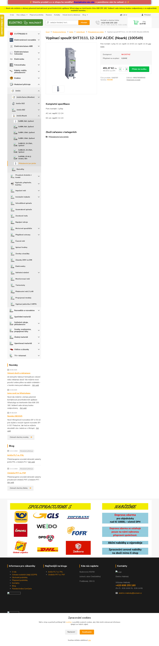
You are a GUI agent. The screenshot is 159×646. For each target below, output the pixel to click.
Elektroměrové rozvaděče (25, 40)
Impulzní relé (20, 190)
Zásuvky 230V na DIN (23, 260)
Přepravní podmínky (36, 15)
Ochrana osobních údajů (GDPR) (24, 574)
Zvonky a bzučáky (22, 254)
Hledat (84, 22)
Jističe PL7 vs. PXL (15, 455)
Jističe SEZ (21, 110)
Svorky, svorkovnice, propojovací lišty (22, 330)
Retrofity (20, 169)
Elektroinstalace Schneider (21, 53)
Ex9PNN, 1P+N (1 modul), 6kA (24, 158)
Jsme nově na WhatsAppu (18, 393)
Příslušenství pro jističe (27, 163)
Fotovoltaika (19, 65)
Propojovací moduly (23, 298)
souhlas (69, 622)
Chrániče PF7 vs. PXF (16, 473)
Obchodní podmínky (20, 577)
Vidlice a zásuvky (21, 349)
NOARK (110, 80)
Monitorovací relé (22, 279)
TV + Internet (20, 355)
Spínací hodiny (21, 247)
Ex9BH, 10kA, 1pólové (26, 132)
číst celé (35, 385)
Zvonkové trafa (21, 216)
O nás (12, 15)
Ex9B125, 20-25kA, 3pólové (25, 151)
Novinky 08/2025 (14, 416)
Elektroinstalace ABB (23, 46)
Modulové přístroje (22, 84)
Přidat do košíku (139, 69)
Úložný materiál (21, 337)
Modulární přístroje (26, 451)
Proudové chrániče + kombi (23, 176)
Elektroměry (20, 266)
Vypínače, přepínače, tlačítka (23, 183)
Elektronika (19, 59)
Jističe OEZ (20, 103)
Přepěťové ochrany (22, 235)
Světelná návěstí (22, 272)
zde (89, 640)
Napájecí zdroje (21, 222)
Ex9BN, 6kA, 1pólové (26, 121)
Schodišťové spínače (23, 203)
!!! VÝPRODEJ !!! (20, 34)
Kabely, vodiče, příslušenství (20, 71)
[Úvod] (25, 22)
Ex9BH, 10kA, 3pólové (26, 138)
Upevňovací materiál (23, 343)
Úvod (47, 32)
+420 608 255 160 (109, 22)
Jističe (17, 91)
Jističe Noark (22, 116)
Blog (84, 15)
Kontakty (57, 15)
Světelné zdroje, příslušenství (21, 323)
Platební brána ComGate (22, 589)
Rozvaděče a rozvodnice (24, 310)
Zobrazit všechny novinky (19, 437)
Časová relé (20, 241)
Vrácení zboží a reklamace (71, 15)
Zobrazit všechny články (19, 488)
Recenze (49, 15)
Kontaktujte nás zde (84, 2)
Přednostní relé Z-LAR (24, 291)
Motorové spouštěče (23, 228)
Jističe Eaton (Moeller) (26, 97)
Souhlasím (87, 632)
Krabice (17, 78)
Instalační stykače (22, 197)
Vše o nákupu (20, 15)
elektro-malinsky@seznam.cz (130, 593)
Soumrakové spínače (23, 209)
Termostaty (20, 285)
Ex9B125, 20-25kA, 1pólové (25, 144)
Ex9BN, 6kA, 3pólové (26, 127)
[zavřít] (156, 8)
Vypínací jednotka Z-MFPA (26, 304)
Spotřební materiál (22, 317)
